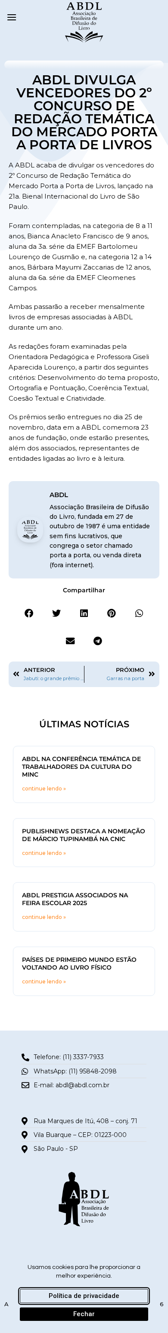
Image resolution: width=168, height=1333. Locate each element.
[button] (11, 17)
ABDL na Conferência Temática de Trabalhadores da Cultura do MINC (81, 766)
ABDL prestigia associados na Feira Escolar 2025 (75, 899)
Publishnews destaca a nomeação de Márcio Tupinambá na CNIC (83, 835)
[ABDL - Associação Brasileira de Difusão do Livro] (84, 21)
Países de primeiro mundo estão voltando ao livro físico (79, 963)
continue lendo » (44, 788)
